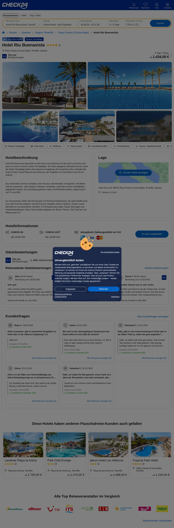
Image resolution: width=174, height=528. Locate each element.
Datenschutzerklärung (63, 294)
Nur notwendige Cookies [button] (110, 252)
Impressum (115, 297)
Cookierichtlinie (61, 297)
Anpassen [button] (71, 289)
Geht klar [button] (103, 289)
